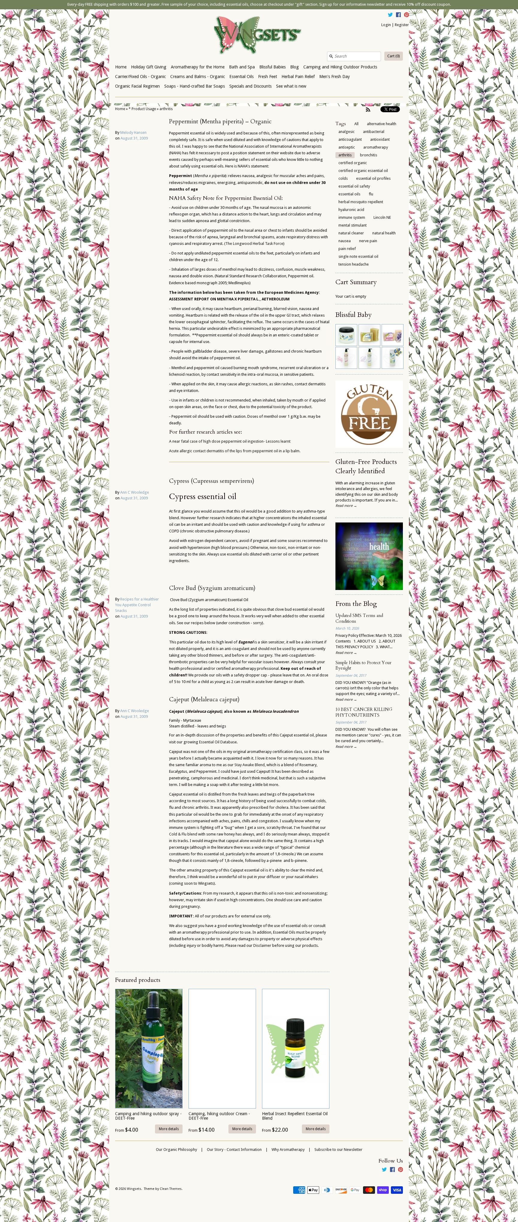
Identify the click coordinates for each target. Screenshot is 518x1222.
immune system (351, 217)
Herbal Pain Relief (298, 76)
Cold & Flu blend (183, 834)
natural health (384, 233)
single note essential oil (358, 256)
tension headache (353, 264)
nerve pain (368, 241)
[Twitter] (390, 15)
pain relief (347, 248)
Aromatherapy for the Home (198, 67)
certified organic (352, 163)
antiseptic (346, 147)
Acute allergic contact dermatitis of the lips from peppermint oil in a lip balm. (234, 451)
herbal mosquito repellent (360, 202)
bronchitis (368, 155)
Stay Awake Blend (249, 765)
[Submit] (331, 56)
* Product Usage (142, 109)
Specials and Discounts (250, 86)
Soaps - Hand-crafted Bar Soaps (194, 86)
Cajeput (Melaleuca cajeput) (204, 699)
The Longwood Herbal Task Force (254, 243)
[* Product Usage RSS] (368, 109)
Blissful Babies (272, 67)
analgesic (346, 131)
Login (386, 25)
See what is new (291, 86)
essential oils (349, 194)
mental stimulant (352, 225)
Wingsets (134, 1189)
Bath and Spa (242, 67)
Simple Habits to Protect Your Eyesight (363, 665)
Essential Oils (241, 76)
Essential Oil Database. (218, 742)
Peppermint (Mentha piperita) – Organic (220, 121)
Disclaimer (262, 945)
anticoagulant (350, 139)
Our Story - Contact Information (234, 1149)
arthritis (166, 109)
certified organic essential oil (363, 170)
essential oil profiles (373, 178)
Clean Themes (171, 1189)
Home (121, 67)
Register (402, 25)
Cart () (393, 56)
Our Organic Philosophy (176, 1149)
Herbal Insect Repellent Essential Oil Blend (295, 1116)
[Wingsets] (259, 35)
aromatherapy (375, 147)
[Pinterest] (406, 15)
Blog (294, 67)
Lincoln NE (382, 217)
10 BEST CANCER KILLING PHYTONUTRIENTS (363, 712)
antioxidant (380, 139)
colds (343, 178)
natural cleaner (351, 233)
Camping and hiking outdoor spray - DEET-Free (148, 1116)
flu (371, 194)
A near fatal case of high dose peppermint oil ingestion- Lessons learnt (229, 441)
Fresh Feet (267, 76)
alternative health (381, 124)
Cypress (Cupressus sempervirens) (211, 481)
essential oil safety (354, 186)
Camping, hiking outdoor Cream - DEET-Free (219, 1116)
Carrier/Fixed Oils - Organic (140, 76)
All (356, 124)
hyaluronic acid (351, 209)
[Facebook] (398, 15)
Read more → (346, 506)
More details (169, 1129)
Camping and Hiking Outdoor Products (340, 67)
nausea (344, 241)
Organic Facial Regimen (137, 86)
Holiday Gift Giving (148, 67)
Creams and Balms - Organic (197, 76)
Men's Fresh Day (334, 76)
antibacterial (373, 131)
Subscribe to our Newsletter (338, 1149)
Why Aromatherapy (288, 1149)
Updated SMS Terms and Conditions (359, 618)
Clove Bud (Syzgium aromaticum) (212, 588)
